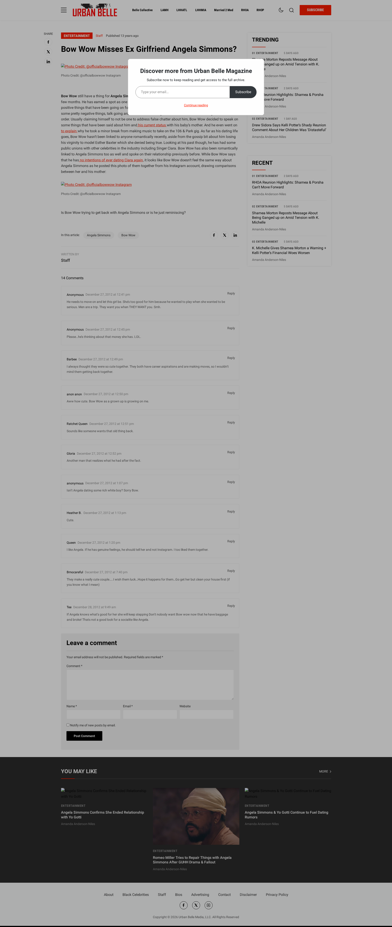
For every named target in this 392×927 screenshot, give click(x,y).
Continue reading (196, 105)
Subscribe (243, 92)
